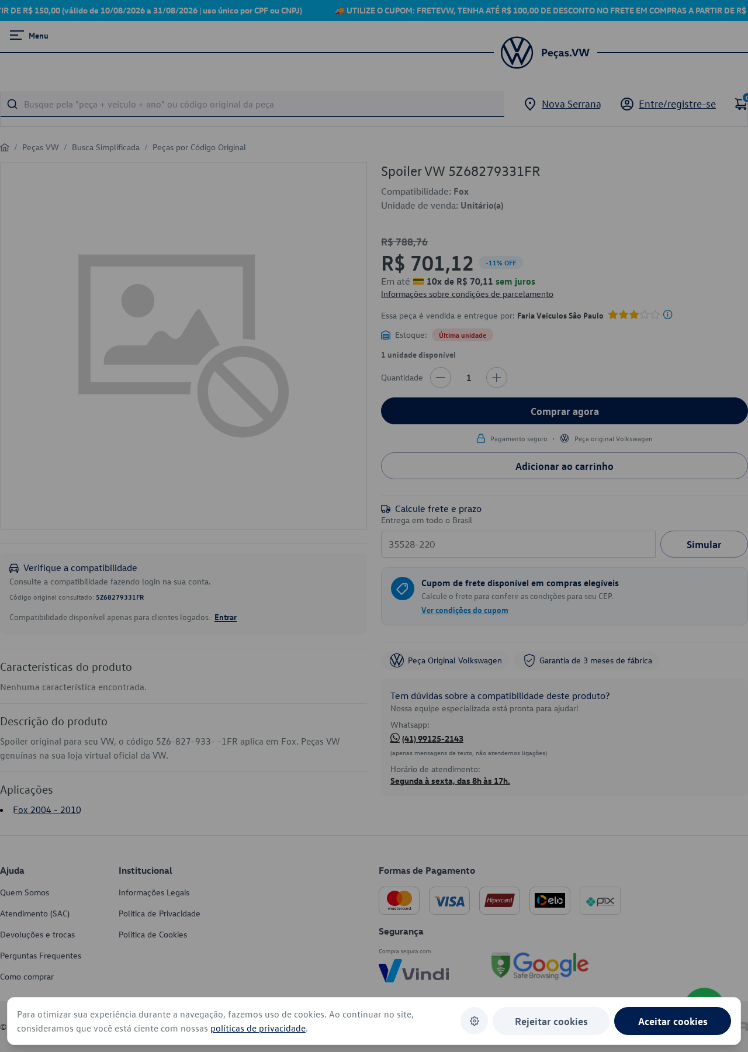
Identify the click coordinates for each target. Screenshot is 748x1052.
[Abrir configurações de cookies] (474, 1020)
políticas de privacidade (258, 1028)
